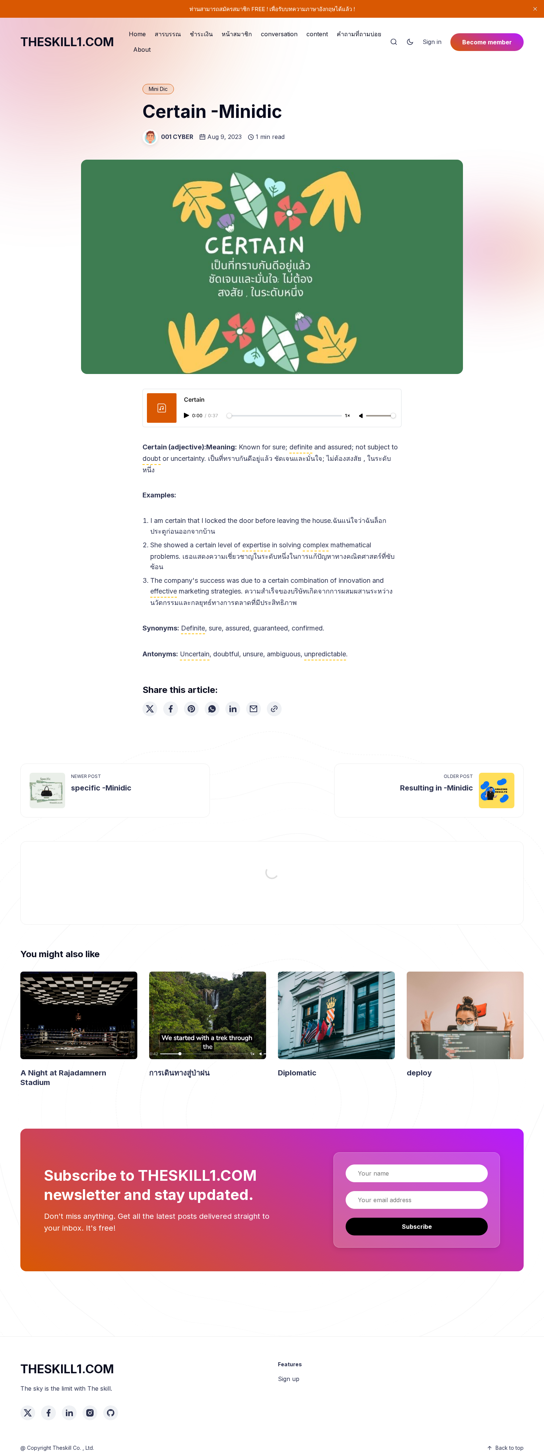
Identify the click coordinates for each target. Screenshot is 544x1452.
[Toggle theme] (410, 42)
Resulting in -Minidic (436, 787)
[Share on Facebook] (170, 708)
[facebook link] (48, 1412)
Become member (487, 42)
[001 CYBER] (150, 137)
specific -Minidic (101, 787)
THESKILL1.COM (67, 42)
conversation (279, 34)
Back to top (510, 1448)
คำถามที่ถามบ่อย (359, 34)
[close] (535, 9)
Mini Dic (158, 89)
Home (137, 34)
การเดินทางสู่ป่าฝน (179, 1072)
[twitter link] (27, 1412)
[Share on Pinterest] (191, 708)
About (142, 49)
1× (347, 416)
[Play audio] (187, 415)
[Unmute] (361, 416)
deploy (419, 1072)
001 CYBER (177, 136)
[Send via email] (253, 708)
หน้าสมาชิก (237, 34)
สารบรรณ (168, 34)
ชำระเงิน (201, 34)
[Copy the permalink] (274, 708)
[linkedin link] (69, 1412)
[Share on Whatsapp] (212, 708)
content (317, 34)
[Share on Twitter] (149, 708)
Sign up (288, 1379)
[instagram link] (90, 1412)
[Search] (393, 42)
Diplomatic (297, 1072)
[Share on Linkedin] (232, 708)
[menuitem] (137, 34)
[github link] (110, 1412)
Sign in (432, 41)
